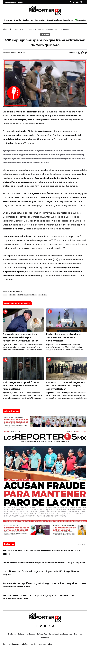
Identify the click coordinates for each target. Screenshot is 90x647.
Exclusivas (28, 20)
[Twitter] (41, 626)
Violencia (43, 295)
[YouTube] (45, 626)
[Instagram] (49, 626)
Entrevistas (40, 20)
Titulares (8, 20)
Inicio (5, 29)
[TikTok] (53, 626)
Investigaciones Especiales (60, 20)
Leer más (81, 544)
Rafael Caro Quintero (27, 295)
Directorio (45, 637)
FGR (5, 295)
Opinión (17, 20)
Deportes (81, 20)
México (12, 295)
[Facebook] (37, 626)
